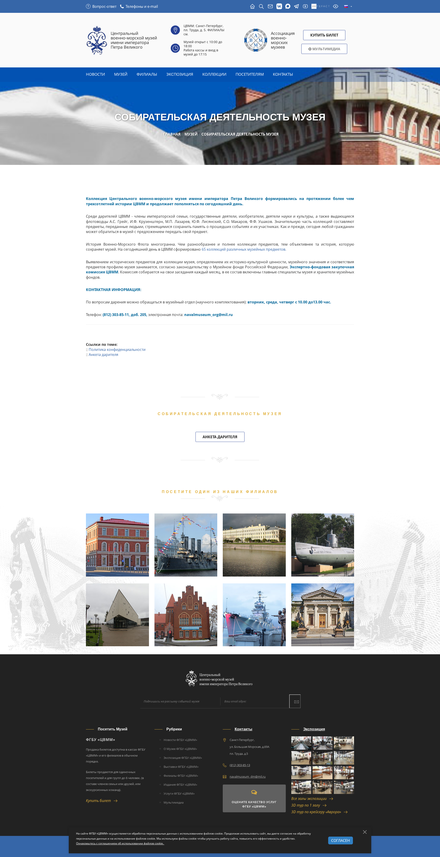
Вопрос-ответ (104, 6)
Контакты (283, 74)
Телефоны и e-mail (142, 6)
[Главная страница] (252, 6)
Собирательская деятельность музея (240, 134)
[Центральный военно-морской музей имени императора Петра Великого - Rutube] (305, 6)
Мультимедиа (325, 49)
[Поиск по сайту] (261, 6)
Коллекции (214, 74)
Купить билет (100, 800)
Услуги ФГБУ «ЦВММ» (179, 793)
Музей (120, 74)
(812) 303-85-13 (240, 765)
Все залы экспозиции (310, 798)
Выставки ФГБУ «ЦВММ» (181, 767)
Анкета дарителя (103, 354)
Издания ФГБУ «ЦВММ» (180, 784)
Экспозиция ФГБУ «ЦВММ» (183, 758)
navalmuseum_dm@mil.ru (248, 776)
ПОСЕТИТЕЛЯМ (250, 74)
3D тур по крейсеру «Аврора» (317, 811)
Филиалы (147, 74)
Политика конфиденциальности (117, 349)
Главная (172, 134)
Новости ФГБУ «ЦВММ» (180, 740)
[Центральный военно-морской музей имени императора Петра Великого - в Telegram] (296, 6)
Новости (95, 74)
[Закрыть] (365, 832)
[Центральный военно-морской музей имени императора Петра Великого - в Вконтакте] (279, 6)
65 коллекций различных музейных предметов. (244, 249)
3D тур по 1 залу (307, 805)
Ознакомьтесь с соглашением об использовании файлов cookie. (120, 843)
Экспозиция (179, 74)
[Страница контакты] (270, 6)
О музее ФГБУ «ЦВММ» (180, 749)
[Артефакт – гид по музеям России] (320, 6)
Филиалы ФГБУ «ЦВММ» (181, 776)
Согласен (340, 840)
